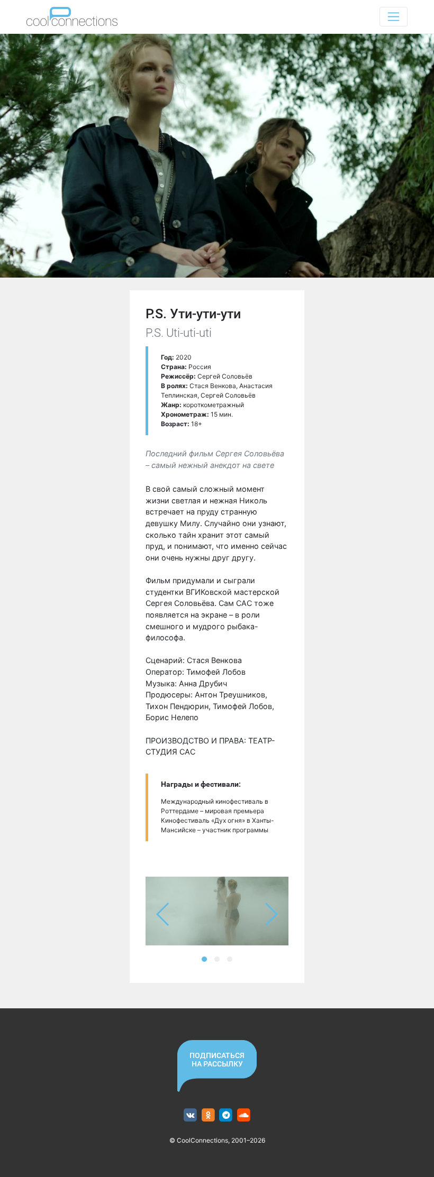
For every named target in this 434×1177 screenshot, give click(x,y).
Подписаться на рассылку (217, 1059)
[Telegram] (226, 1115)
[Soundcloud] (243, 1115)
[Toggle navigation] (393, 16)
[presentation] (163, 914)
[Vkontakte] (190, 1115)
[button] (204, 959)
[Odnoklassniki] (208, 1115)
